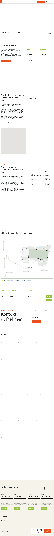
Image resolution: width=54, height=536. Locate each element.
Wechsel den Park (49, 33)
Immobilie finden (41, 1)
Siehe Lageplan (31, 60)
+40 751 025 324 (35, 317)
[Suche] (50, 1)
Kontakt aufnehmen (47, 531)
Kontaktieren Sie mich (36, 321)
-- (35, 296)
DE (46, 1)
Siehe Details (49, 296)
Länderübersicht (48, 488)
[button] (13, 141)
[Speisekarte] (52, 1)
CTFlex (36, 299)
